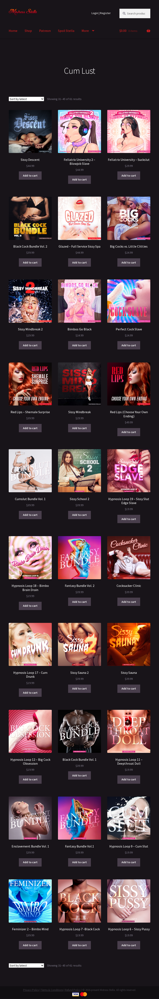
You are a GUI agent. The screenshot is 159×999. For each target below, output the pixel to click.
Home (13, 31)
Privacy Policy (31, 990)
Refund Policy (73, 990)
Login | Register (101, 13)
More (85, 31)
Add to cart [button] (30, 175)
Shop (28, 31)
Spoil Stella (66, 31)
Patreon (45, 31)
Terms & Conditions (52, 990)
